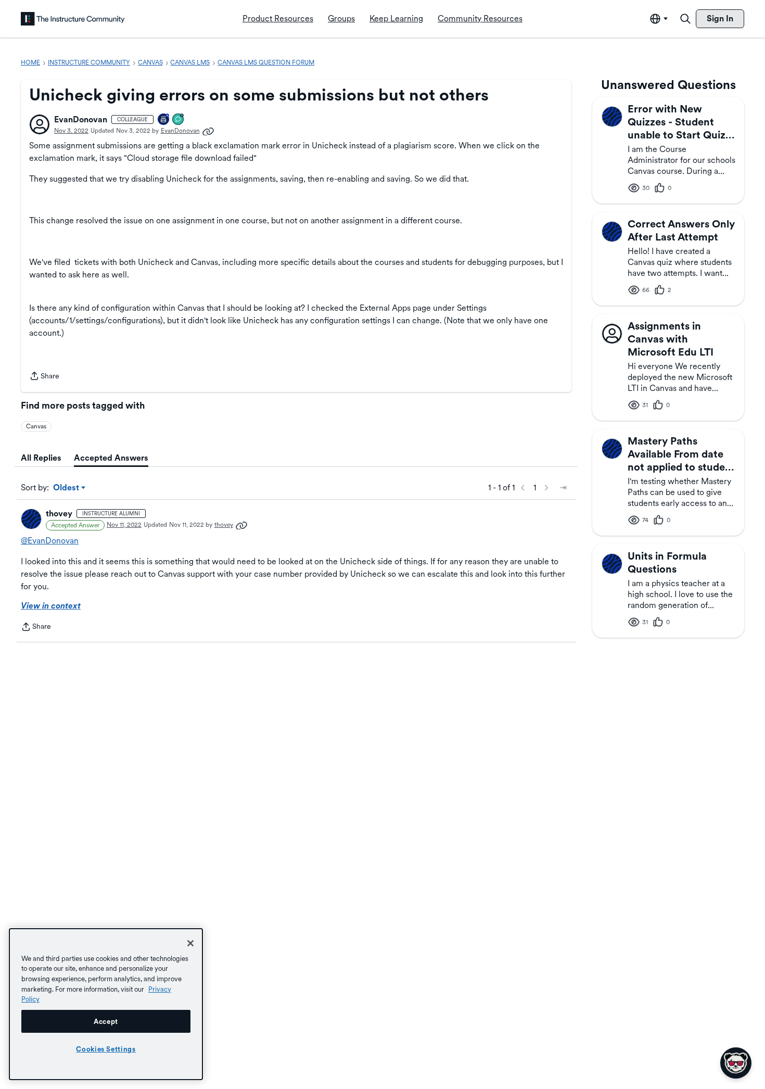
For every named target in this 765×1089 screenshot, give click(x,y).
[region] (105, 1004)
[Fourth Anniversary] (164, 120)
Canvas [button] (36, 426)
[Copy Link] (208, 130)
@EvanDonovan (50, 541)
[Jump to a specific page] (563, 487)
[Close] (190, 943)
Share (44, 377)
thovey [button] (59, 513)
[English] (73, 19)
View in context (51, 606)
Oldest (67, 488)
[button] (39, 124)
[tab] (41, 458)
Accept (106, 1021)
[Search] (685, 18)
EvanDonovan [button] (80, 119)
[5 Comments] (178, 120)
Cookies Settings (106, 1049)
